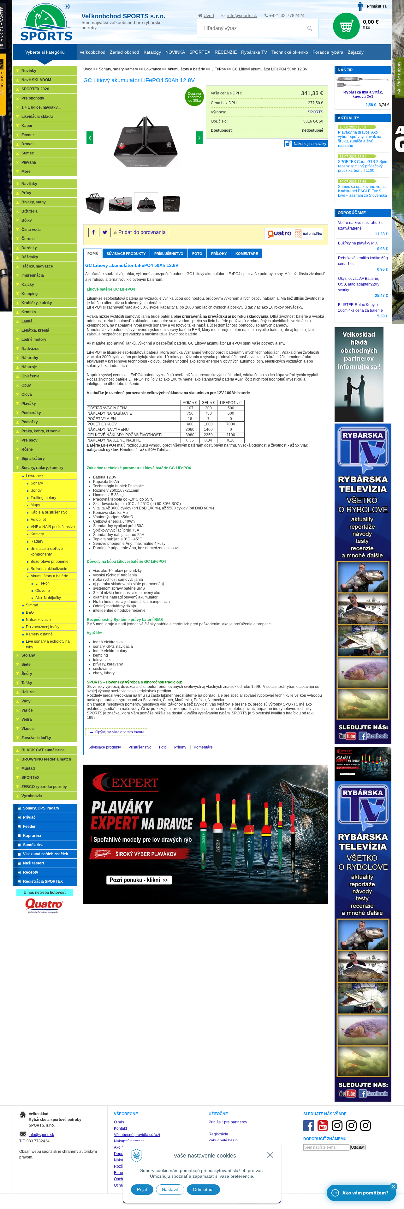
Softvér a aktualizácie (49, 569)
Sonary (37, 483)
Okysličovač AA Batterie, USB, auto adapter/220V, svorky (359, 284)
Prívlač (29, 817)
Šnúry (26, 673)
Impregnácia (32, 275)
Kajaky (27, 284)
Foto (197, 254)
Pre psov (29, 440)
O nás (119, 1122)
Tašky (26, 683)
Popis (92, 254)
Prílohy (219, 254)
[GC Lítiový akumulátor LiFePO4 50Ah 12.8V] (144, 139)
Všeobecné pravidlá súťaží (137, 1135)
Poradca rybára (327, 52)
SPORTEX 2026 (35, 89)
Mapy (35, 505)
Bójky (26, 220)
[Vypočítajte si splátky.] (293, 239)
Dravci (27, 144)
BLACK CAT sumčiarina (43, 750)
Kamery (37, 534)
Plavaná (28, 162)
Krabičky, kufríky (36, 303)
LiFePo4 (218, 69)
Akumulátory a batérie (186, 69)
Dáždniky (29, 257)
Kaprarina (32, 835)
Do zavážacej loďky (42, 627)
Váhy (26, 701)
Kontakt (120, 1128)
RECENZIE (226, 52)
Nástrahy (29, 358)
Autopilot (38, 519)
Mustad (28, 768)
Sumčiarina (33, 845)
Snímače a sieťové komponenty (47, 551)
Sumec (27, 153)
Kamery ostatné (39, 634)
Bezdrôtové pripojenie (49, 561)
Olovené (42, 590)
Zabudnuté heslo (223, 1140)
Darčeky (29, 248)
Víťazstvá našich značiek (45, 854)
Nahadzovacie (38, 619)
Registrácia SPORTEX (43, 881)
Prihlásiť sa (377, 6)
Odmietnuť (203, 1189)
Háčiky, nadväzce (37, 266)
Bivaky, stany (33, 202)
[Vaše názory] (399, 77)
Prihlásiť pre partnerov (228, 1122)
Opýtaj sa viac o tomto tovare (117, 731)
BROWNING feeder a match (46, 759)
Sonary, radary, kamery (118, 69)
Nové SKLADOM (36, 80)
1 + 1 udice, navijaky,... (41, 107)
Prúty (26, 193)
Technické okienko (289, 52)
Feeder (27, 135)
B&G (30, 612)
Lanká (27, 321)
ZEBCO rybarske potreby (44, 787)
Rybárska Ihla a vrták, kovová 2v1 (363, 94)
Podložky (29, 422)
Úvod (209, 15)
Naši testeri (33, 863)
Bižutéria (29, 211)
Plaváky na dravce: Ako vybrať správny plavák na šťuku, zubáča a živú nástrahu (359, 139)
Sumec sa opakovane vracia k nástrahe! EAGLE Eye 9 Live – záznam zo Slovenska (362, 191)
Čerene (28, 239)
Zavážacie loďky (36, 738)
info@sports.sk (242, 15)
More (26, 171)
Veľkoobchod (92, 52)
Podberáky (31, 413)
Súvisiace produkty (126, 254)
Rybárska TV (254, 52)
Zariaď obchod (124, 52)
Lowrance (152, 69)
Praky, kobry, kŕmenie (41, 431)
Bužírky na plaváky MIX (358, 243)
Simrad (32, 605)
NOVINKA (175, 52)
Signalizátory (33, 458)
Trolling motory (43, 498)
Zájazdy (356, 52)
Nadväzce (30, 348)
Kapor (27, 125)
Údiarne (28, 692)
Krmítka (28, 312)
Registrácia (218, 1134)
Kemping (29, 294)
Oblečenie (30, 376)
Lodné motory (33, 339)
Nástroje (29, 367)
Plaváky (28, 403)
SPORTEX (30, 777)
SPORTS (315, 112)
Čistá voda (31, 229)
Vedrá (26, 719)
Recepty (30, 872)
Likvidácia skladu (37, 116)
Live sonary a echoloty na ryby (48, 644)
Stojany (28, 655)
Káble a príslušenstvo (49, 512)
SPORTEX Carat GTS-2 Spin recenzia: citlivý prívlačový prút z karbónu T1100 (362, 166)
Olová (26, 394)
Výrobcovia (31, 796)
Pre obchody (32, 98)
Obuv (26, 385)
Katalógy (152, 52)
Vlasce (27, 728)
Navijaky (29, 184)
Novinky (28, 71)
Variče (27, 710)
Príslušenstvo (168, 254)
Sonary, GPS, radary (41, 808)
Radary (37, 541)
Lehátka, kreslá (35, 330)
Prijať (142, 1189)
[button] (393, 1186)
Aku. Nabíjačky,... (49, 598)
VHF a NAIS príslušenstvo (53, 527)
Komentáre (246, 254)
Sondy (36, 490)
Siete (26, 664)
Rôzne (27, 449)
